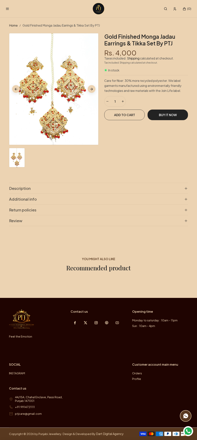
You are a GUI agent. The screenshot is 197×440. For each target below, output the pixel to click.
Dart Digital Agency (110, 434)
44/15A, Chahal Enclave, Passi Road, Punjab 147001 (39, 398)
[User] (175, 9)
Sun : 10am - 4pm (143, 326)
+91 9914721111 (25, 407)
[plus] (123, 101)
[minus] (107, 101)
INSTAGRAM (17, 373)
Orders (137, 373)
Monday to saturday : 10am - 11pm (155, 320)
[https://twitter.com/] (85, 322)
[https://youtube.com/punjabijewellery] (117, 322)
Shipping (133, 58)
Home (13, 25)
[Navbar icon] (7, 8)
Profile (136, 378)
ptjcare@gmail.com (28, 413)
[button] (165, 9)
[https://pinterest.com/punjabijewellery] (106, 322)
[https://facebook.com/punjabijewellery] (75, 322)
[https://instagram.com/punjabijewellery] (96, 322)
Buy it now (168, 115)
